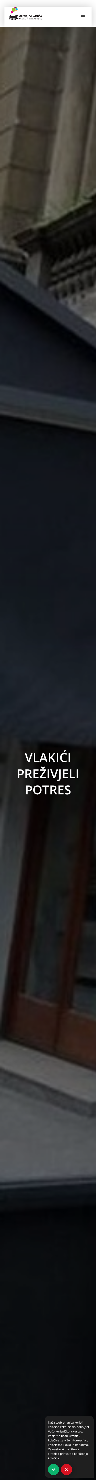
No (66, 1469)
